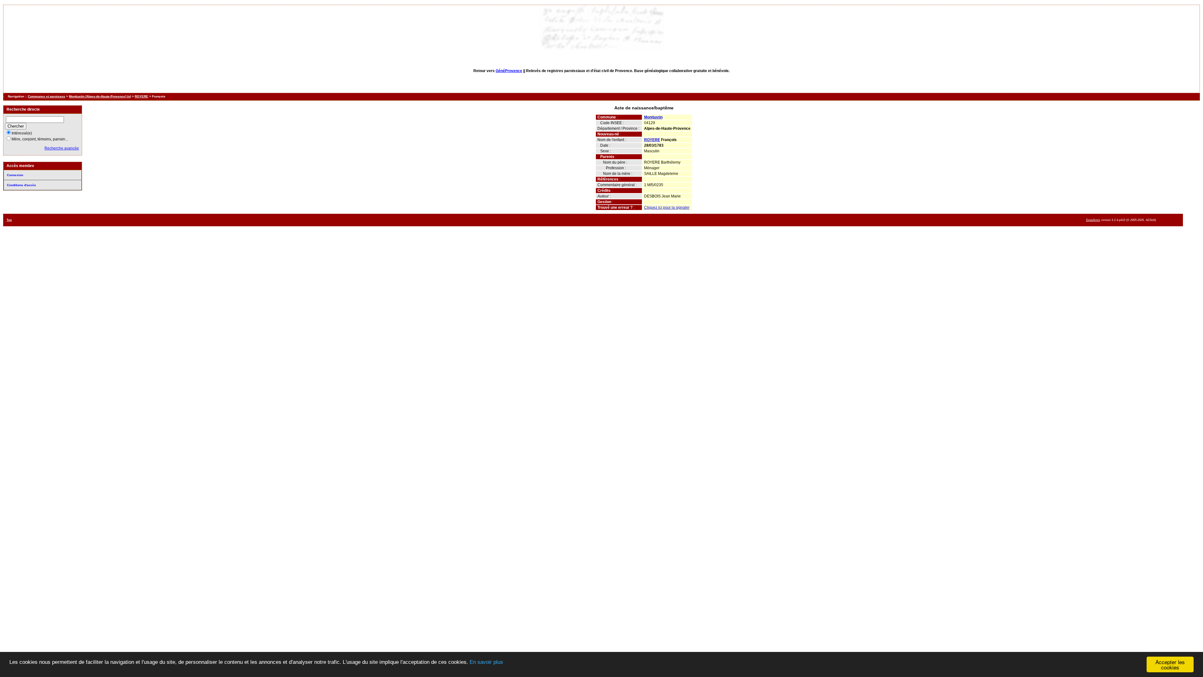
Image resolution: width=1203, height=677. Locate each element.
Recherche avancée (61, 148)
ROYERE (141, 96)
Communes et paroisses (46, 96)
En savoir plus (486, 662)
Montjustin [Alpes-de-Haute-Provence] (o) (100, 96)
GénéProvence (509, 71)
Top (9, 220)
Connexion (15, 175)
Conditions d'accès (21, 185)
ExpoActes (1093, 220)
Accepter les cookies (1170, 664)
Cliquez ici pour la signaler (667, 207)
